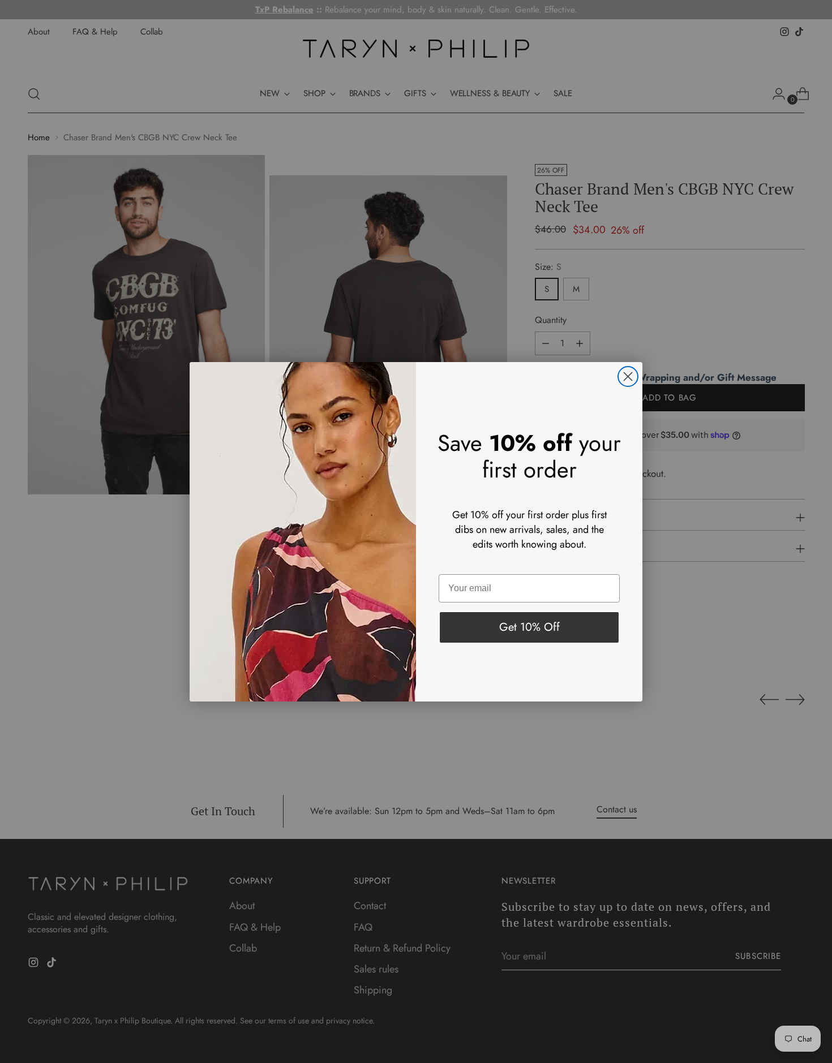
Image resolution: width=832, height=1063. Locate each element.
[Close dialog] (628, 376)
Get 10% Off (529, 627)
